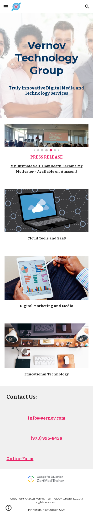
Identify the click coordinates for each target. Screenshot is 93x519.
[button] (5, 6)
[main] (46, 57)
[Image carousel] (46, 137)
